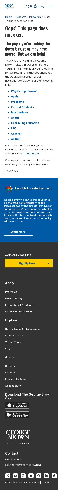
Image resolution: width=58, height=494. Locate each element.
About (15, 117)
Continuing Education (25, 123)
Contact (16, 133)
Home (8, 16)
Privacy (46, 482)
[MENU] (51, 6)
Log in (28, 6)
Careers (10, 366)
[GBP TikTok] (54, 475)
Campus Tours (14, 335)
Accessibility (13, 385)
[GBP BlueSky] (31, 475)
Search (42, 6)
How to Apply (13, 298)
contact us (32, 153)
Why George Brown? (24, 91)
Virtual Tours (13, 342)
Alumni (15, 139)
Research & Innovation (28, 16)
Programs (17, 101)
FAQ (13, 128)
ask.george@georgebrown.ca (23, 465)
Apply (14, 96)
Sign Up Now (27, 263)
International (20, 112)
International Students (19, 304)
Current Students (22, 107)
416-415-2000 (13, 459)
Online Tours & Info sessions (22, 328)
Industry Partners (15, 379)
